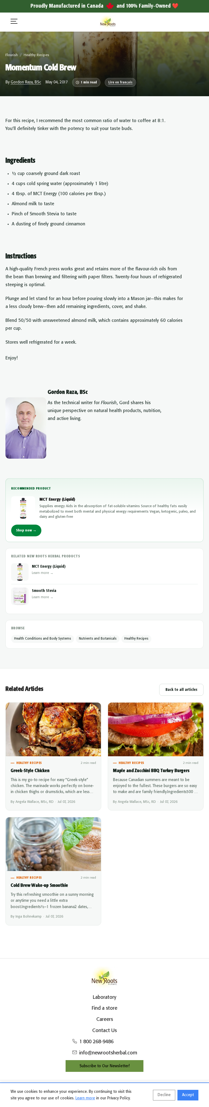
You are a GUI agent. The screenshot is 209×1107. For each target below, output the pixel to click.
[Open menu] (14, 22)
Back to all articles (181, 690)
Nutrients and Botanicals (97, 638)
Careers (104, 1019)
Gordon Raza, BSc (26, 82)
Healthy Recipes (36, 55)
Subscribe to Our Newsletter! (104, 1066)
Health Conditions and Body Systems (42, 638)
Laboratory (104, 997)
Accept (188, 1095)
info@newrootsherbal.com (108, 1053)
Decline (164, 1095)
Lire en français (120, 82)
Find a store (104, 1008)
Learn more (85, 1098)
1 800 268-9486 (96, 1041)
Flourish (11, 55)
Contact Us (104, 1030)
